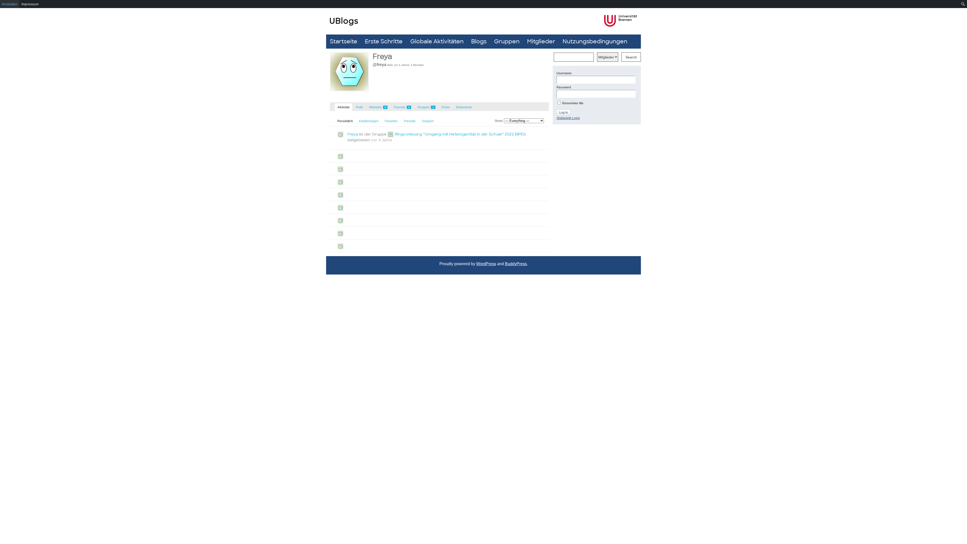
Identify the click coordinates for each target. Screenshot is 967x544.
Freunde (402, 107)
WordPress (486, 264)
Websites (377, 107)
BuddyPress (516, 264)
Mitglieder (541, 41)
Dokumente (464, 107)
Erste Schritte (384, 41)
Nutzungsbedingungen (595, 41)
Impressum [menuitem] (30, 4)
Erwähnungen (368, 121)
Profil (359, 107)
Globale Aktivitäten (437, 41)
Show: (499, 121)
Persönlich (345, 121)
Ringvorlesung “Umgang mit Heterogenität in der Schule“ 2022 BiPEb (460, 134)
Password (564, 87)
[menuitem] (963, 4)
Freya (353, 134)
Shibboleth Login (568, 118)
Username (564, 73)
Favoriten (391, 121)
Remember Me (572, 103)
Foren (446, 107)
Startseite (343, 41)
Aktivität (343, 107)
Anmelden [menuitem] (10, 4)
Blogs (479, 41)
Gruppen (507, 41)
